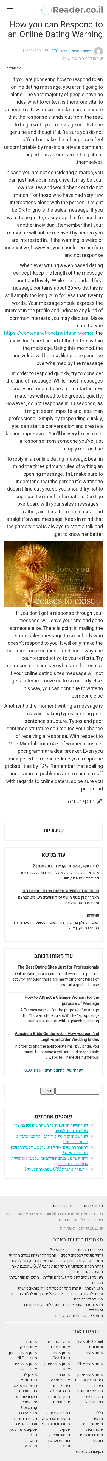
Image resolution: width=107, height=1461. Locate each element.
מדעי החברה (27, 1413)
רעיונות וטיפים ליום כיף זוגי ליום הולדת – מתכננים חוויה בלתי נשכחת (56, 1280)
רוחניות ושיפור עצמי (58, 1443)
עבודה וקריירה (26, 1424)
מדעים (98, 1418)
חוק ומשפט (28, 1391)
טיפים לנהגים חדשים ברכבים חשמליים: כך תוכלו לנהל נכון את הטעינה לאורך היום (56, 1296)
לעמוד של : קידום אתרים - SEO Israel (53, 1070)
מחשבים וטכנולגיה (56, 1418)
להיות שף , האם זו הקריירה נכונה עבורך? (66, 866)
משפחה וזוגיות (25, 1418)
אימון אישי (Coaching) (60, 1355)
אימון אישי (94, 1352)
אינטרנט (63, 1374)
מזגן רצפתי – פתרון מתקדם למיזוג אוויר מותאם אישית (60, 1288)
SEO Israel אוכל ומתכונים (90, 1344)
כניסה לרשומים (63, 1206)
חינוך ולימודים (59, 1396)
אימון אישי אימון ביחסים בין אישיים (89, 1377)
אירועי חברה (60, 1380)
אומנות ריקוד (26, 1347)
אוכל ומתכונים (59, 1341)
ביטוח (98, 1385)
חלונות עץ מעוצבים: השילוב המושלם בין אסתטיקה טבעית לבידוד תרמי (49, 1161)
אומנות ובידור (59, 1347)
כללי (99, 1413)
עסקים (65, 1429)
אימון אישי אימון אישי (57, 1366)
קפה (33, 1435)
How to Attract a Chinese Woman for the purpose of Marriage (61, 1000)
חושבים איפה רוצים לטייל (92, 1399)
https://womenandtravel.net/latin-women (49, 333)
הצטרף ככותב (92, 1206)
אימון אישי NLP (90, 1363)
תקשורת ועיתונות (89, 1451)
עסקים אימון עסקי (23, 1429)
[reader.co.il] (53, 7)
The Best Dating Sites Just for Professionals (58, 967)
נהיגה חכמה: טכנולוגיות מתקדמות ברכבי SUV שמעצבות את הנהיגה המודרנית (57, 1269)
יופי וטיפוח (61, 1402)
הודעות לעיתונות (90, 1391)
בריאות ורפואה (25, 1385)
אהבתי (12, 68)
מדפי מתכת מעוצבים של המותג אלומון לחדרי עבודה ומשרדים (63, 1307)
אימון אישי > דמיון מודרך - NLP (23, 1355)
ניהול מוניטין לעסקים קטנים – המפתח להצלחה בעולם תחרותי (56, 1255)
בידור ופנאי (28, 1380)
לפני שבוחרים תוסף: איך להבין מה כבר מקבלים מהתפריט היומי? (52, 1139)
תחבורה (31, 1440)
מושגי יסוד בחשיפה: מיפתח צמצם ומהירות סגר (60, 891)
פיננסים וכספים (91, 1435)
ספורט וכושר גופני (56, 1424)
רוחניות (97, 1440)
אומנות (31, 1341)
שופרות (93, 915)
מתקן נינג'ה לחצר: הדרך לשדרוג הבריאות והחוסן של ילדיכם (57, 1261)
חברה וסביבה (60, 1391)
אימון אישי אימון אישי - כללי (24, 1366)
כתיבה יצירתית (58, 1413)
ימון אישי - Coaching (29, 1404)
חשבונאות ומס (26, 1396)
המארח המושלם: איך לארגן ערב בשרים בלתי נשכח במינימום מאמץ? (49, 1150)
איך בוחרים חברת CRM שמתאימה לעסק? (56, 1169)
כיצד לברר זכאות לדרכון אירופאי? (76, 1250)
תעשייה (31, 1446)
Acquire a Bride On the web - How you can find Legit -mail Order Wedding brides (57, 1036)
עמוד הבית (94, 1429)
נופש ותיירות (93, 1424)
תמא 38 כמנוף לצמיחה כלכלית (79, 1316)
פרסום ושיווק (59, 1435)
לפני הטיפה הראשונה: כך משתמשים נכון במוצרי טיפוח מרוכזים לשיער (51, 1128)
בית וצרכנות (61, 1385)
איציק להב (29, 1374)
